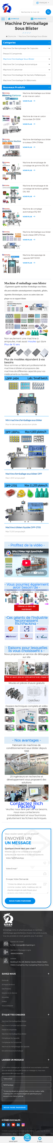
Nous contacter (7, 1006)
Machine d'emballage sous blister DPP (24, 474)
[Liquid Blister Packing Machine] (26, 503)
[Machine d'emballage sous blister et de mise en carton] (12, 102)
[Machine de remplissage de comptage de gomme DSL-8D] (12, 171)
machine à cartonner (12, 70)
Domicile (15, 19)
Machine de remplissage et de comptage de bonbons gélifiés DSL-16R (35, 189)
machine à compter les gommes (14, 1025)
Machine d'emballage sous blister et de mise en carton (37, 94)
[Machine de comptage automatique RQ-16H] (12, 217)
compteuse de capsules (10, 1038)
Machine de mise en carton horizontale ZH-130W (34, 117)
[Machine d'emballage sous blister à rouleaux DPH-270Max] (12, 148)
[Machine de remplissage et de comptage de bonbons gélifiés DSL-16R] (12, 194)
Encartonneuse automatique (12, 1051)
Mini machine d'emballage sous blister (24, 420)
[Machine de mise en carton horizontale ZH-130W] (12, 125)
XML (28, 1134)
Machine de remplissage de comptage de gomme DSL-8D (35, 164)
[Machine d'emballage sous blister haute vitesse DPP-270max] (12, 240)
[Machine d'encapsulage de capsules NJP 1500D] (12, 264)
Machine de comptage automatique (20, 64)
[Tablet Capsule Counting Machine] (41, 597)
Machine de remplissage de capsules (20, 48)
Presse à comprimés (12, 53)
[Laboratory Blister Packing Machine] (26, 396)
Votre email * (12, 868)
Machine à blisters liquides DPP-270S (23, 527)
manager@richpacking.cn (25, 945)
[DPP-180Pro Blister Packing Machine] (26, 449)
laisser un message (27, 1138)
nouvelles (5, 997)
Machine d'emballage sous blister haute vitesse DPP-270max (37, 233)
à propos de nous (8, 984)
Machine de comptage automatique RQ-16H (32, 210)
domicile (5, 980)
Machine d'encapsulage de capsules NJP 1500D (34, 256)
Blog (14, 1134)
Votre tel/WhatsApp (15, 858)
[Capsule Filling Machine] (11, 597)
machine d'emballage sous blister (14, 1021)
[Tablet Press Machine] (26, 597)
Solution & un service (9, 993)
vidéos (4, 1001)
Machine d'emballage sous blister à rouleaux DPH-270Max (37, 141)
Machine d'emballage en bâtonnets (19, 80)
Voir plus (27, 101)
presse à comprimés (9, 1030)
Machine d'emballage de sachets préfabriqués (24, 75)
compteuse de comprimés (11, 1042)
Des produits (40, 19)
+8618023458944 (16, 953)
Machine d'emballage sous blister (33, 36)
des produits (6, 989)
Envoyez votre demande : (17, 879)
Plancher (21, 1134)
